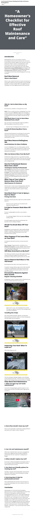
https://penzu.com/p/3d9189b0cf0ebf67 (13, 67)
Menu (3, 4)
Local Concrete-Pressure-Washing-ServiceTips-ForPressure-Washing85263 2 (15, 2)
